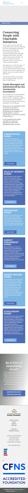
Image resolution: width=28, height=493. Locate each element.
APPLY (14, 422)
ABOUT (14, 423)
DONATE (14, 425)
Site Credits (19, 491)
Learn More (10, 164)
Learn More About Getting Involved (14, 393)
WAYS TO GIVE (14, 420)
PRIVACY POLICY (14, 431)
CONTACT (14, 429)
